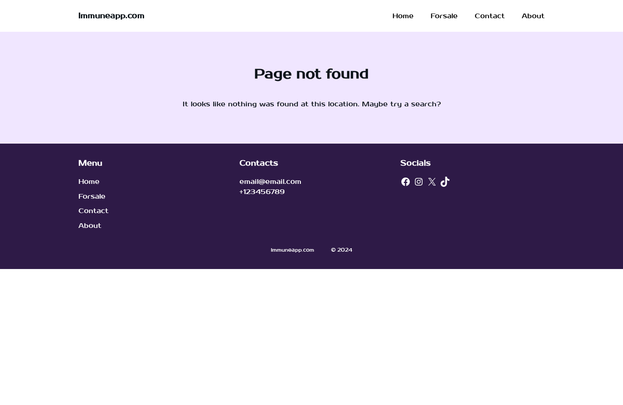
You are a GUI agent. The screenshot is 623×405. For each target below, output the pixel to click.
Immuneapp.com (111, 16)
